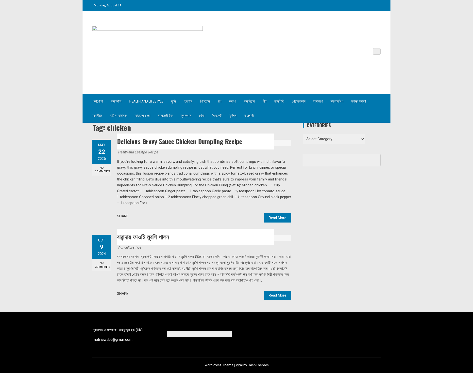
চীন (265, 101)
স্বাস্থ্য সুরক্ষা (358, 101)
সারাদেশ (318, 101)
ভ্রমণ (232, 101)
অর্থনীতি (97, 115)
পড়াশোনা (97, 101)
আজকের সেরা (142, 115)
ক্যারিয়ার (249, 101)
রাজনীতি (279, 101)
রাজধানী (249, 115)
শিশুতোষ (205, 101)
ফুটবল (232, 115)
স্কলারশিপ (337, 101)
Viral (239, 365)
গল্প (219, 101)
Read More (277, 218)
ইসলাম (188, 101)
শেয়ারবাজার (298, 101)
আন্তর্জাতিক (165, 115)
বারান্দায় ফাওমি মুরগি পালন (143, 236)
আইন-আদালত (118, 115)
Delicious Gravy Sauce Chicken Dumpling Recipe (179, 141)
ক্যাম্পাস (116, 101)
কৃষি (173, 101)
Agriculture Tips (129, 247)
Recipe (153, 152)
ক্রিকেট (216, 115)
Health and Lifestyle (146, 101)
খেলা (201, 115)
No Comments (102, 169)
